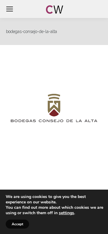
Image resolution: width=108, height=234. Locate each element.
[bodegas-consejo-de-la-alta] (54, 108)
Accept (17, 224)
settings (66, 213)
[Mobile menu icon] (9, 9)
